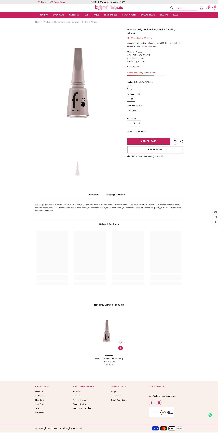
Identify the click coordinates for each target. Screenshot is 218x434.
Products (47, 21)
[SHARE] (180, 142)
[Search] (183, 8)
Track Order (59, 2)
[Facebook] (151, 402)
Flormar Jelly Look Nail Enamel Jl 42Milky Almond (109, 360)
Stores (43, 2)
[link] (52, 279)
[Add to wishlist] (175, 141)
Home (37, 21)
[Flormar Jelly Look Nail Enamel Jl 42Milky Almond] (109, 331)
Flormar (139, 52)
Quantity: (131, 118)
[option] (77, 90)
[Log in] (201, 8)
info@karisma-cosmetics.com (164, 396)
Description (93, 194)
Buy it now (155, 149)
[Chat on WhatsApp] (210, 414)
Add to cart (149, 141)
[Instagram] (158, 402)
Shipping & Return (115, 194)
